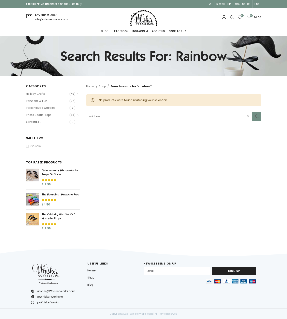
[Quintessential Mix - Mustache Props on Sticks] (32, 177)
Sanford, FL (33, 122)
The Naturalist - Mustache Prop (60, 194)
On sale (35, 146)
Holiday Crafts (35, 94)
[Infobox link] (47, 17)
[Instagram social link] (210, 4)
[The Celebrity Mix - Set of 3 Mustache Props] (32, 221)
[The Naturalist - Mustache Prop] (32, 200)
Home (90, 86)
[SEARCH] (256, 116)
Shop (102, 86)
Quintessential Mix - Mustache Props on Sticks (60, 172)
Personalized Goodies (40, 108)
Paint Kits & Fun (36, 101)
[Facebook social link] (205, 4)
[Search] (232, 17)
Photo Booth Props (38, 115)
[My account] (224, 17)
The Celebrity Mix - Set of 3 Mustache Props (59, 216)
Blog (90, 285)
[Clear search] (249, 116)
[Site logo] (143, 17)
